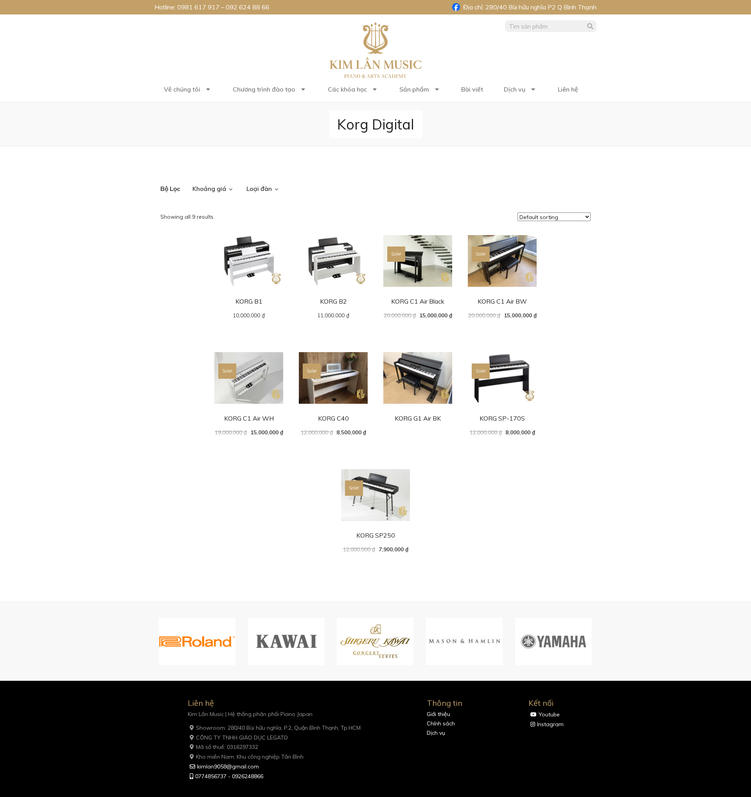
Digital (189, 167)
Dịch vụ (514, 89)
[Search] (590, 26)
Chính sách (441, 723)
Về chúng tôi (182, 89)
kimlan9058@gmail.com (228, 766)
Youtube (549, 714)
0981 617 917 (198, 7)
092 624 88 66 (247, 7)
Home (168, 167)
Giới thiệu (438, 714)
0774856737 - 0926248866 (229, 776)
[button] (150, 642)
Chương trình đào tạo (264, 89)
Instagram (550, 724)
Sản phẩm (414, 89)
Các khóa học (347, 89)
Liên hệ (568, 89)
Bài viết (472, 89)
